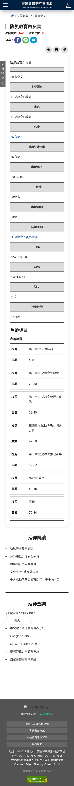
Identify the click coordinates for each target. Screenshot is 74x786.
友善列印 (56, 49)
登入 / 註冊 (69, 5)
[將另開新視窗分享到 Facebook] (17, 40)
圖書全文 (40, 15)
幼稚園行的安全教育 (23, 564)
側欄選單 (5, 5)
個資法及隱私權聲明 (37, 724)
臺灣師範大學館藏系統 (24, 651)
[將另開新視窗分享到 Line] (25, 40)
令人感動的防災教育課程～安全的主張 (35, 579)
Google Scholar (19, 636)
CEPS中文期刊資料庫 (23, 643)
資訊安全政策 (37, 730)
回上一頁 (48, 49)
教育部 (15, 136)
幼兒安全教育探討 (21, 548)
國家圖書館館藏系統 (23, 659)
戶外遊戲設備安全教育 (24, 556)
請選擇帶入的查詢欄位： (22, 613)
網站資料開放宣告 (37, 737)
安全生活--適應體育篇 (24, 571)
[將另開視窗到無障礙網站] (37, 779)
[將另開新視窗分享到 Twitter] (33, 40)
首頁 (25, 15)
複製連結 (64, 49)
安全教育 (17, 237)
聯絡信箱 (37, 744)
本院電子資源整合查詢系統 (27, 628)
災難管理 (32, 237)
